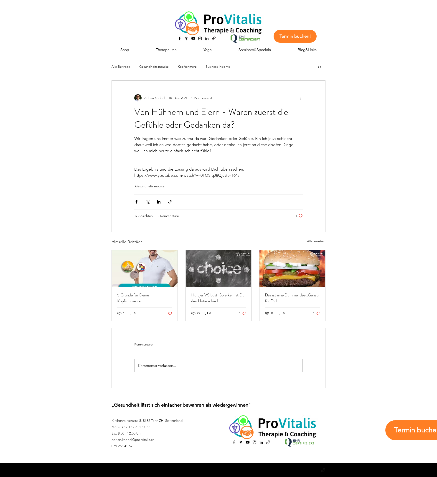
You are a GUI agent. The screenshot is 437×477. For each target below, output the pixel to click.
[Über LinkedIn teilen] (159, 202)
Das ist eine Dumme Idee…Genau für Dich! (292, 298)
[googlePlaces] (186, 38)
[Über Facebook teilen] (136, 202)
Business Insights (218, 67)
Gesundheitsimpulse (154, 67)
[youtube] (193, 38)
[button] (320, 67)
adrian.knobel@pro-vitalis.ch (133, 439)
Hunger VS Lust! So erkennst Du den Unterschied (217, 298)
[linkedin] (207, 38)
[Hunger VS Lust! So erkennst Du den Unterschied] (219, 268)
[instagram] (200, 38)
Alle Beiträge (121, 67)
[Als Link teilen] (170, 202)
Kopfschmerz (187, 67)
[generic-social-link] (213, 38)
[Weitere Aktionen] (300, 98)
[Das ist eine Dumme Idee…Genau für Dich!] (292, 268)
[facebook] (179, 38)
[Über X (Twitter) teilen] (147, 202)
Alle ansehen (316, 241)
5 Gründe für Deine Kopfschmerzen (133, 298)
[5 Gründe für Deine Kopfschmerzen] (145, 268)
